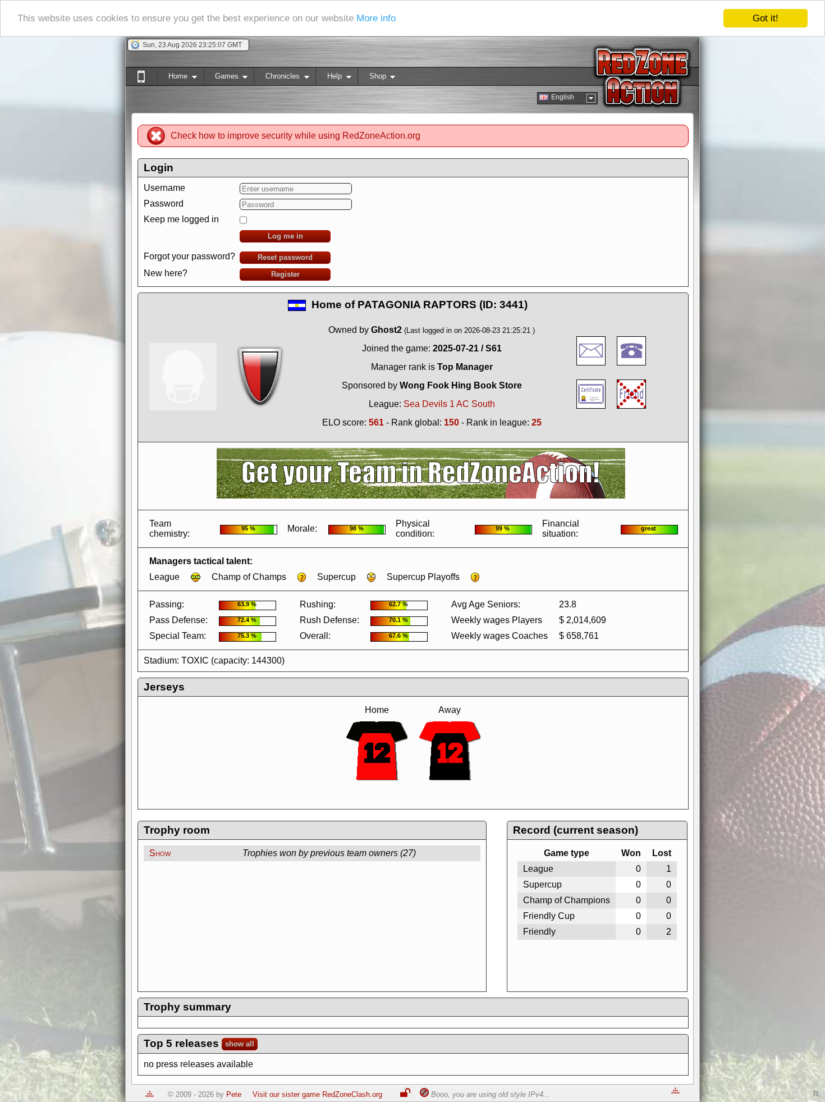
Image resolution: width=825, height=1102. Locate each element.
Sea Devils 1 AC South (449, 404)
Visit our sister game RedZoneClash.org (317, 1094)
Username (164, 188)
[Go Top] (149, 1094)
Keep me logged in (181, 219)
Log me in (285, 236)
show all (239, 1044)
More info (376, 18)
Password (164, 203)
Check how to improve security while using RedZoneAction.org (295, 135)
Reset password (285, 257)
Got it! (765, 18)
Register (285, 274)
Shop (372, 78)
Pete (233, 1094)
